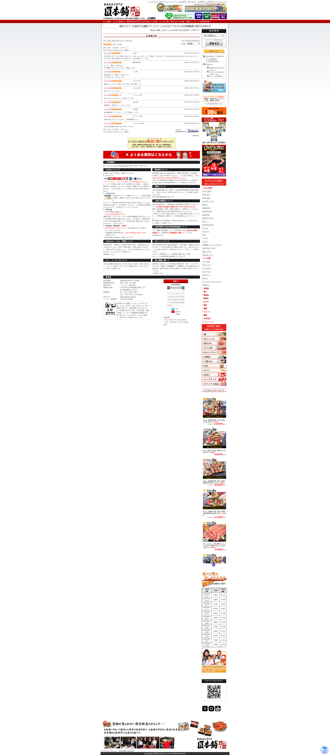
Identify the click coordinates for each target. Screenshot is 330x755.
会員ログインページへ (166, 2)
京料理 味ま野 (208, 225)
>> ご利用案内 (211, 59)
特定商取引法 (123, 166)
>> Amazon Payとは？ (214, 103)
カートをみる (152, 2)
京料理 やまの (208, 218)
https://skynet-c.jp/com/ (128, 297)
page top (196, 135)
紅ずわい (206, 275)
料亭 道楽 (206, 198)
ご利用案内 (201, 2)
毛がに (205, 278)
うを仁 (205, 241)
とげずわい (207, 272)
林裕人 (205, 205)
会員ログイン (214, 51)
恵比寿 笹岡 (207, 211)
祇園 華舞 (206, 208)
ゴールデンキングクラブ (212, 282)
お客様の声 (210, 2)
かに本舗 (206, 262)
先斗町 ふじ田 (208, 201)
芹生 (204, 235)
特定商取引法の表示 (126, 751)
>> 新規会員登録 (212, 61)
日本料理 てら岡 (209, 248)
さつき (205, 238)
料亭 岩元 (206, 195)
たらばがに (207, 268)
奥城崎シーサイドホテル (212, 245)
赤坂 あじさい (208, 255)
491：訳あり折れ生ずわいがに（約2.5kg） (118, 40)
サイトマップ (220, 2)
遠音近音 (206, 215)
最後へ (127, 50)
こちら (111, 166)
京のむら (206, 231)
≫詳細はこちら (157, 235)
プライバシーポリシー (109, 751)
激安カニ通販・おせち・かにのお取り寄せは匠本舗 (169, 30)
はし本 (205, 228)
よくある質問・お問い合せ (185, 2)
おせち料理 (207, 191)
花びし (205, 221)
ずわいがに (207, 265)
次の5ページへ (119, 50)
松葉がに (206, 285)
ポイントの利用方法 (216, 76)
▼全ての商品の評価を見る (190, 40)
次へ (111, 50)
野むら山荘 (207, 252)
